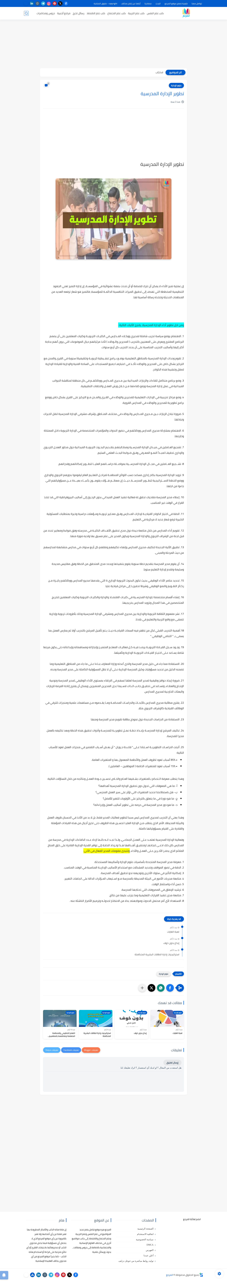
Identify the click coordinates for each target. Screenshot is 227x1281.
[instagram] (49, 3)
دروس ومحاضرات (46, 13)
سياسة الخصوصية (144, 1239)
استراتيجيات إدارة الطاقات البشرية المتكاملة (157, 955)
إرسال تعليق (172, 1062)
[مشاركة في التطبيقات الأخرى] (142, 988)
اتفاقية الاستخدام (145, 1234)
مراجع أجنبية (63, 13)
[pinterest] (55, 3)
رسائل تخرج (78, 13)
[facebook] (66, 3)
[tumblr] (37, 3)
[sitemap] (32, 1275)
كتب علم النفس (155, 13)
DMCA (150, 1245)
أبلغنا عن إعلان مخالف (131, 4)
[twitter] (60, 3)
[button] (170, 988)
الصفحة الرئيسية (145, 1228)
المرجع (169, 1275)
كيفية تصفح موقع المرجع (176, 4)
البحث (158, 4)
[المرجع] (186, 13)
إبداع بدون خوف (171, 943)
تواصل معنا (197, 4)
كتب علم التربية (136, 13)
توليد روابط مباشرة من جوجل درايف (135, 1261)
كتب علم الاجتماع (116, 13)
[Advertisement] (113, 44)
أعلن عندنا (148, 1255)
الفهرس (149, 1250)
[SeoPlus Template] (201, 1275)
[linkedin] (32, 3)
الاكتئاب (159, 72)
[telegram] (43, 3)
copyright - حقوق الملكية (105, 4)
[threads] (26, 3)
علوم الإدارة (176, 85)
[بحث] (26, 13)
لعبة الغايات (173, 932)
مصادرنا (148, 4)
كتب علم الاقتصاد (96, 13)
